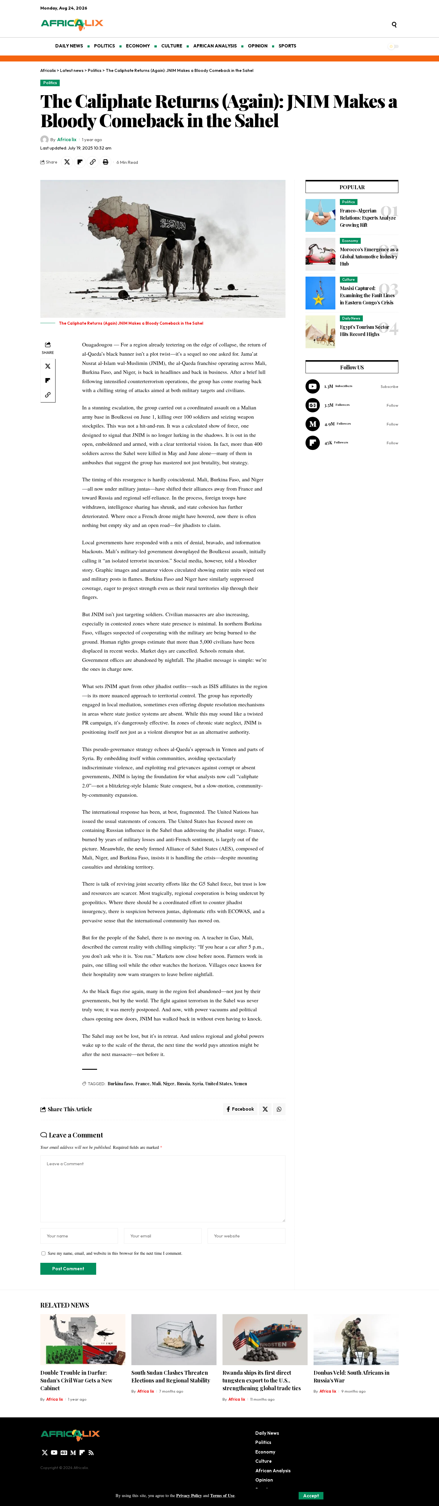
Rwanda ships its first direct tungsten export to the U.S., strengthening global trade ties (261, 1380)
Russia (183, 1083)
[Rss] (91, 1453)
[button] (311, 1495)
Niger (168, 1083)
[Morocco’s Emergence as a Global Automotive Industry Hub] (320, 254)
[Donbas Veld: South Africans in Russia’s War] (356, 1339)
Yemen (240, 1083)
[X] (44, 1453)
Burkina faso (120, 1083)
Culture (348, 279)
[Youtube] (352, 386)
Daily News (351, 318)
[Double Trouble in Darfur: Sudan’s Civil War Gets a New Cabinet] (82, 1339)
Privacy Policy (189, 1495)
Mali (156, 1083)
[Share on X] (67, 162)
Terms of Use (222, 1495)
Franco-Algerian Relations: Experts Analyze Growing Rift (368, 217)
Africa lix (66, 139)
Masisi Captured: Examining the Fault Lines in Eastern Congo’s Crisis (367, 295)
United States (218, 1083)
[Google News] (352, 405)
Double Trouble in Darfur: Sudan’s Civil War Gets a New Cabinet (76, 1380)
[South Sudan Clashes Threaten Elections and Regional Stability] (174, 1339)
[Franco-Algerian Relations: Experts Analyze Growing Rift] (320, 215)
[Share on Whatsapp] (279, 1109)
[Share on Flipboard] (80, 162)
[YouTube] (54, 1453)
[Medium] (352, 424)
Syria (197, 1083)
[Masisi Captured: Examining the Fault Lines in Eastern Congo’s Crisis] (320, 293)
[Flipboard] (352, 443)
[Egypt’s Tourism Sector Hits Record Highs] (320, 331)
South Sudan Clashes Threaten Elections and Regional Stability (170, 1376)
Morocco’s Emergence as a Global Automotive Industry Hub (369, 256)
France (142, 1083)
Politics (50, 82)
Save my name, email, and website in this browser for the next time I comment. (115, 1253)
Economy (350, 240)
